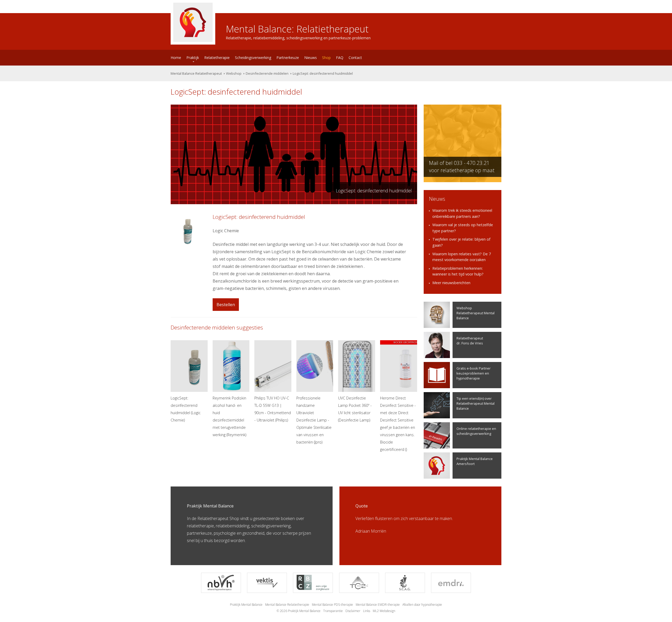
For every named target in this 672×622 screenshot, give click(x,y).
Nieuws (310, 57)
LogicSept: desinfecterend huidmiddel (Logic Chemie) (186, 409)
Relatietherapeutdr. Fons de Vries (469, 340)
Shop (326, 57)
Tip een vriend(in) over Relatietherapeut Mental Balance (475, 403)
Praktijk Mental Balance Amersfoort (474, 461)
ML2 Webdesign (384, 611)
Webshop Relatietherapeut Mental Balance (475, 313)
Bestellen (226, 304)
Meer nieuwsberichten (451, 282)
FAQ (339, 57)
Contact (355, 57)
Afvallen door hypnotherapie (422, 604)
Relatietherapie (217, 57)
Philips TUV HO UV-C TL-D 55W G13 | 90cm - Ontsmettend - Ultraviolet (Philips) (272, 409)
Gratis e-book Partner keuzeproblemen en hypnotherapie (473, 373)
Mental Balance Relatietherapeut (196, 73)
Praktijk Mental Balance (246, 604)
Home (176, 57)
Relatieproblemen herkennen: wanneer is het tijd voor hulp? (458, 271)
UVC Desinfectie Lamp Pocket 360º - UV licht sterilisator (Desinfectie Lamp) (355, 409)
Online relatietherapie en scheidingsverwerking (476, 431)
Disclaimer (352, 611)
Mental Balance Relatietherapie (287, 604)
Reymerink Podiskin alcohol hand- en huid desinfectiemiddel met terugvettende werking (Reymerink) (229, 416)
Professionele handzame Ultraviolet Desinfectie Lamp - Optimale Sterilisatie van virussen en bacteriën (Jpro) (314, 420)
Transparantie (333, 611)
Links (366, 611)
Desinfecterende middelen (267, 73)
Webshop (234, 73)
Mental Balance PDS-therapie (332, 604)
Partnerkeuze (287, 57)
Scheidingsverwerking (253, 57)
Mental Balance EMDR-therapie (378, 604)
